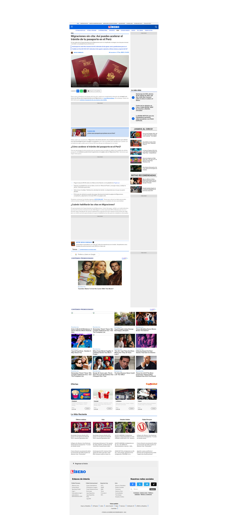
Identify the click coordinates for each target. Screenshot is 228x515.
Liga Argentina (90, 493)
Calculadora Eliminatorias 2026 (77, 495)
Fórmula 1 (104, 493)
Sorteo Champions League (95, 23)
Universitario (122, 23)
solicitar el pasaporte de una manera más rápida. (93, 100)
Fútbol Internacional (91, 483)
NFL (102, 495)
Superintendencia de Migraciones (88, 249)
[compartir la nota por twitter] (85, 91)
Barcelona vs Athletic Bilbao (110, 23)
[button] (156, 27)
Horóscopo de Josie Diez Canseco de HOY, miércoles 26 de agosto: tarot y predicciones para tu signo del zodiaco (104, 46)
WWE (102, 487)
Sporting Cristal (76, 489)
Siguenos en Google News (95, 90)
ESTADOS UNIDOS (125, 30)
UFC (102, 485)
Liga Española (90, 495)
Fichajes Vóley (147, 23)
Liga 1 (73, 491)
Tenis (102, 491)
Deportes (112, 30)
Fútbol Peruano (91, 30)
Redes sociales (119, 487)
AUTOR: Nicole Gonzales (84, 242)
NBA (102, 489)
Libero (101, 506)
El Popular (95, 506)
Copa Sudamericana (92, 489)
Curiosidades (119, 493)
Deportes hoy (104, 483)
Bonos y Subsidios (120, 485)
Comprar (87, 408)
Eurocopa (89, 491)
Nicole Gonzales (78, 52)
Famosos (118, 489)
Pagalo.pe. (117, 182)
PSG (87, 496)
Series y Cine (119, 491)
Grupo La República (85, 506)
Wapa (116, 506)
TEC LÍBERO (140, 30)
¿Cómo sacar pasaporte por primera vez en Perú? (101, 133)
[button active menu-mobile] (72, 27)
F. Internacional (102, 30)
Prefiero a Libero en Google (86, 254)
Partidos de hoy (84, 23)
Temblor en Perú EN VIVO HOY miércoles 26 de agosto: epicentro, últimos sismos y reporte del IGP (100, 49)
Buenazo (123, 506)
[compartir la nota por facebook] (77, 91)
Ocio (117, 30)
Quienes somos (143, 493)
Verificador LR (130, 506)
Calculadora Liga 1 (77, 493)
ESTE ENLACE (99, 199)
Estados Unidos (119, 496)
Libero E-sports (109, 506)
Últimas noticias (80, 30)
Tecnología (118, 495)
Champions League (91, 487)
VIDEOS (133, 30)
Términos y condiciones (146, 494)
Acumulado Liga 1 (138, 23)
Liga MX (88, 498)
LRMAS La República (141, 506)
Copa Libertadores (91, 485)
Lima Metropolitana (109, 98)
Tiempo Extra (148, 30)
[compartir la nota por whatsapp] (81, 91)
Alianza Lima (130, 23)
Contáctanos (136, 493)
